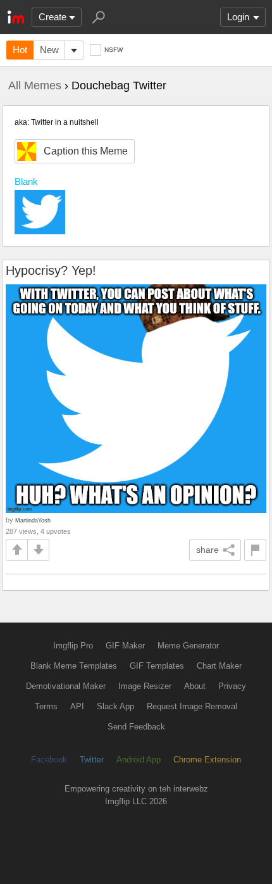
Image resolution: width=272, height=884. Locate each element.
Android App (138, 759)
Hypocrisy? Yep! (51, 270)
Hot (20, 49)
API (77, 706)
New (49, 49)
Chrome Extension (207, 759)
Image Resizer (144, 686)
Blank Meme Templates (73, 666)
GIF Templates (157, 666)
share (207, 550)
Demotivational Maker (66, 686)
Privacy (232, 686)
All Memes (34, 85)
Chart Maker (219, 666)
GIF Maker (125, 645)
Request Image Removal (192, 706)
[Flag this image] (255, 550)
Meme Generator (188, 645)
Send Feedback (136, 726)
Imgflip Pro (73, 645)
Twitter (92, 759)
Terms (46, 706)
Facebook (49, 759)
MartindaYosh (33, 520)
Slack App (115, 706)
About (195, 686)
